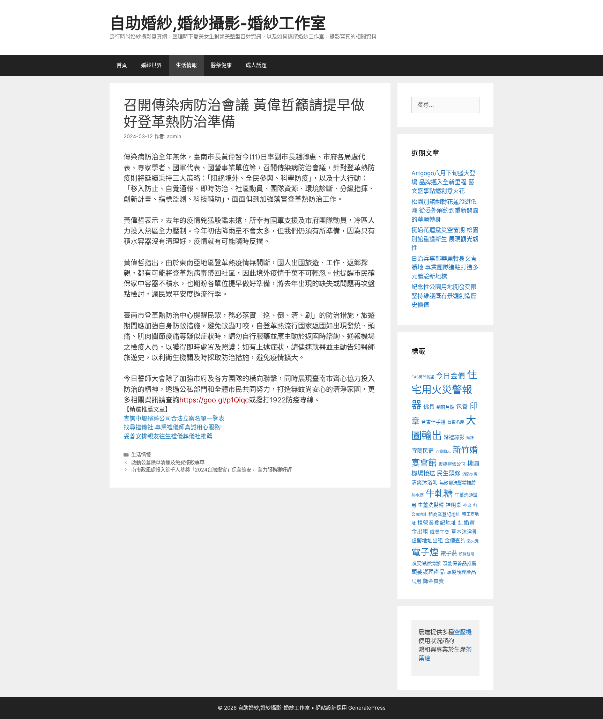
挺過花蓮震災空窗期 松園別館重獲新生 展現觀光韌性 (444, 239)
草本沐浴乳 (464, 532)
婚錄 (470, 438)
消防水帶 (470, 474)
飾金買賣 (433, 581)
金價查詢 (455, 540)
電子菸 (448, 553)
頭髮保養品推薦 (459, 563)
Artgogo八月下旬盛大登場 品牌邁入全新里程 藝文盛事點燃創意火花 (443, 182)
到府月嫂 (445, 407)
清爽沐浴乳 (424, 482)
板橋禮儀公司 (452, 464)
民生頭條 (449, 473)
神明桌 (453, 505)
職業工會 (439, 532)
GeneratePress (367, 707)
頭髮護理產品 (428, 572)
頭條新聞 (466, 554)
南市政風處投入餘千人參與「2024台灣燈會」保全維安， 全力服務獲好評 (211, 470)
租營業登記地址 (436, 522)
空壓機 (463, 632)
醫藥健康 (221, 65)
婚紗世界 (151, 65)
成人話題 (256, 65)
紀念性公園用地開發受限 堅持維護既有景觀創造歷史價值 (444, 295)
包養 (462, 406)
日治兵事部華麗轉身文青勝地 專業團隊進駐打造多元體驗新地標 (444, 267)
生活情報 (186, 65)
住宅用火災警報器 (444, 390)
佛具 (428, 406)
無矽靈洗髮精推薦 (457, 482)
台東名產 (455, 422)
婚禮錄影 (454, 437)
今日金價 (450, 375)
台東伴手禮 (433, 422)
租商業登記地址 (444, 514)
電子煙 (425, 552)
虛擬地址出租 (427, 540)
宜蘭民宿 (422, 450)
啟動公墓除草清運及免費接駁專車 (167, 462)
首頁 (122, 65)
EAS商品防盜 (422, 377)
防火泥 (473, 541)
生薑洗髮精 (431, 505)
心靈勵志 (443, 451)
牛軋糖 (439, 493)
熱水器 (417, 495)
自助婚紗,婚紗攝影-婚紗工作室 (218, 23)
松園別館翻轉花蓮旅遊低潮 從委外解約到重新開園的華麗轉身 (444, 210)
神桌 (467, 505)
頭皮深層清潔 (426, 563)
